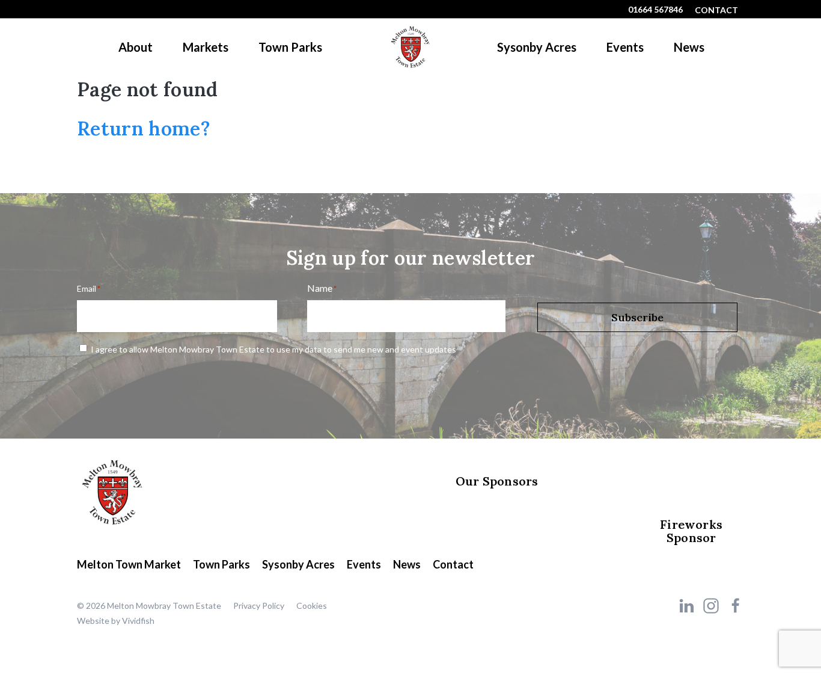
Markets (205, 47)
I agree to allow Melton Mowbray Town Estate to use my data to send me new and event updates (273, 349)
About (135, 47)
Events (625, 47)
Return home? (143, 128)
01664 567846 (655, 9)
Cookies (311, 605)
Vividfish (138, 620)
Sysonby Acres (536, 47)
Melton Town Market (129, 564)
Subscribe (637, 317)
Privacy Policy (258, 605)
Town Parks (290, 47)
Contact (716, 10)
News (689, 47)
